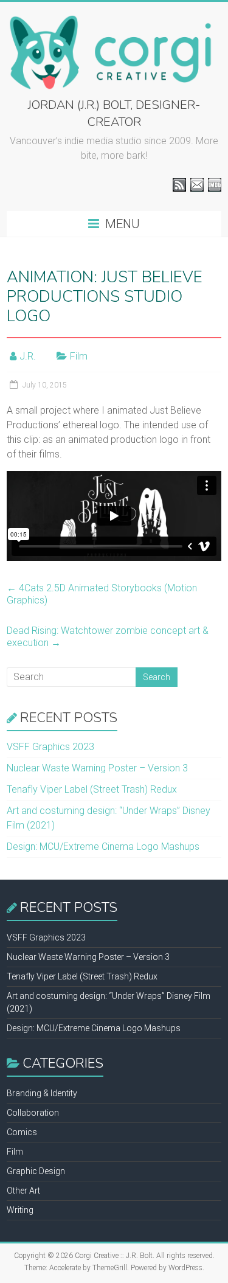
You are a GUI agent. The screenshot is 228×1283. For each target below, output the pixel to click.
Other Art (23, 1190)
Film (79, 356)
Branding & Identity (42, 1093)
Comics (22, 1132)
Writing (20, 1210)
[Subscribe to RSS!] (179, 185)
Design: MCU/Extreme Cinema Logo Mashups (103, 846)
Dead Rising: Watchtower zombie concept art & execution (108, 636)
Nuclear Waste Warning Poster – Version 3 (97, 768)
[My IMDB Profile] (214, 185)
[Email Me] (197, 185)
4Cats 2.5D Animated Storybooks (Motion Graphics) (102, 594)
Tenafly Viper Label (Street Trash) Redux (92, 789)
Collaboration (33, 1113)
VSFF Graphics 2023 (50, 747)
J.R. (27, 356)
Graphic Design (36, 1171)
